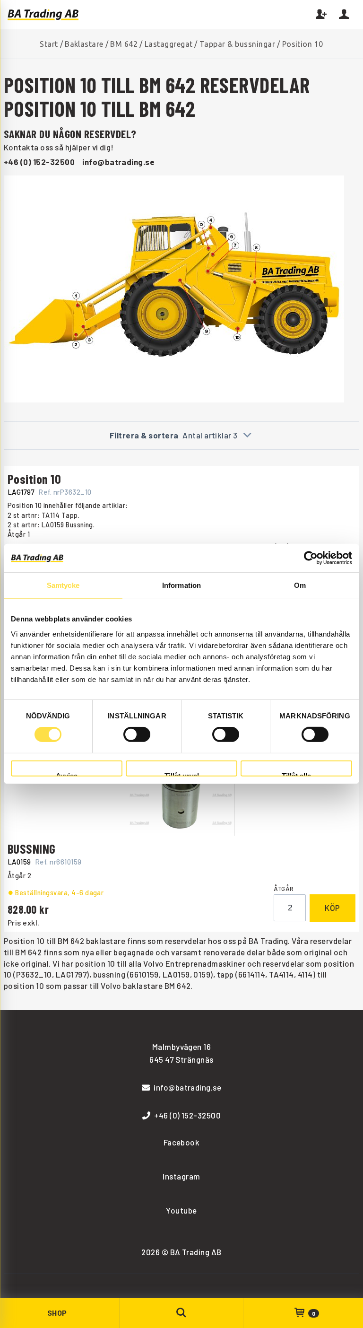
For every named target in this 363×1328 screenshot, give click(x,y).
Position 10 (34, 478)
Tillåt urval (181, 774)
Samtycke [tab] (63, 585)
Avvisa (67, 774)
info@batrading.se (118, 161)
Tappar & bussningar (237, 44)
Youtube (181, 1210)
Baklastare (84, 44)
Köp (332, 907)
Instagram (181, 1176)
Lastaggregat (169, 44)
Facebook (182, 1142)
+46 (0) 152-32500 (39, 161)
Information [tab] (181, 585)
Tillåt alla (296, 774)
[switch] (136, 734)
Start (49, 44)
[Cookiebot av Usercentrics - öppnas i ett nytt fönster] (310, 558)
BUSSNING (32, 848)
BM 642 (124, 44)
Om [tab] (300, 585)
